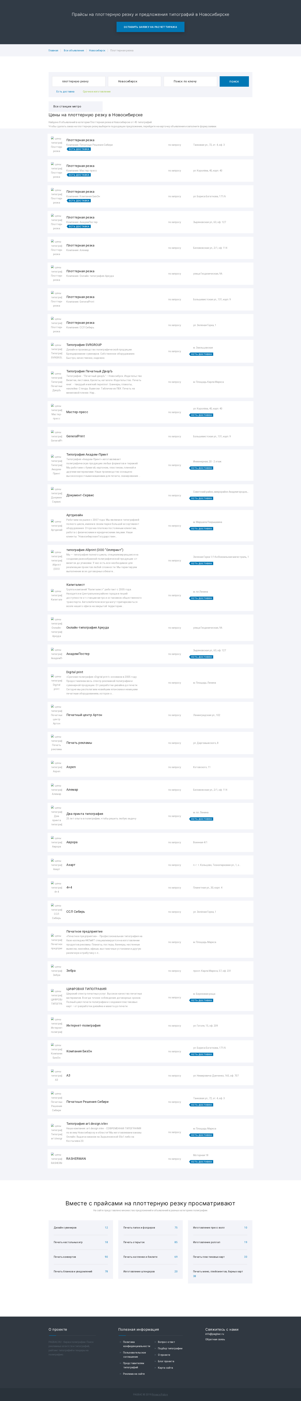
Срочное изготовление (97, 91)
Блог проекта (166, 1361)
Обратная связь (215, 1339)
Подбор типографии (170, 1348)
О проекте (164, 1354)
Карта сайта (165, 1367)
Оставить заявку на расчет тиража (150, 26)
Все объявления (74, 50)
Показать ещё (150, 1177)
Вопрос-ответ (166, 1342)
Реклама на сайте (134, 1373)
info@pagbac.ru (214, 1334)
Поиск (234, 81)
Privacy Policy (160, 1394)
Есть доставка (65, 91)
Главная (53, 50)
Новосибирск (97, 50)
